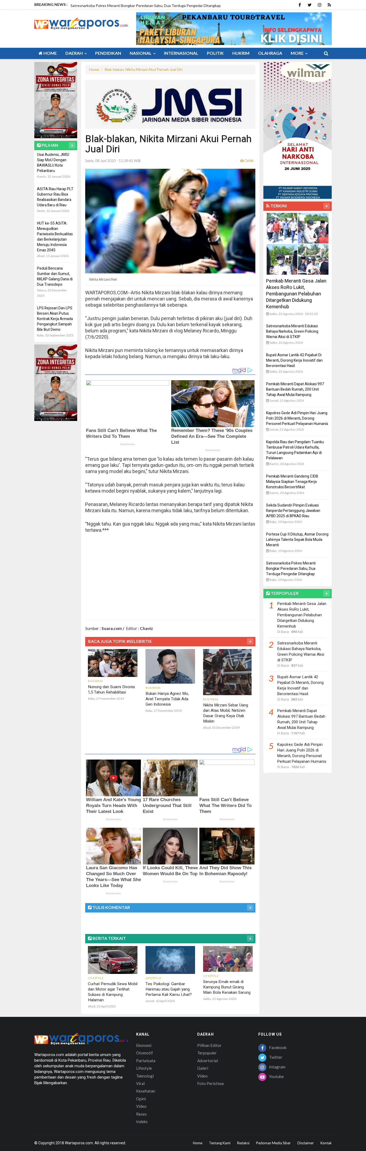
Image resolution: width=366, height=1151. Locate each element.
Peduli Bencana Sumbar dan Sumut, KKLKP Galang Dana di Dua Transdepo (55, 276)
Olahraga (270, 53)
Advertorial (207, 1060)
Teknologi (145, 1075)
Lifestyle (144, 1068)
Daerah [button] (74, 53)
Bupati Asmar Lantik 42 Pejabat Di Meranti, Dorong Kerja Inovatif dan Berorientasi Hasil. (294, 360)
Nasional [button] (141, 53)
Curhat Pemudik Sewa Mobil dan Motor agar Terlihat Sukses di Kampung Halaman (112, 992)
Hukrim (240, 53)
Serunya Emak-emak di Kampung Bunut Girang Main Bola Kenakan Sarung (227, 987)
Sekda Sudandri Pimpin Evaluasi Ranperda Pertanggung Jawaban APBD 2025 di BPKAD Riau (293, 511)
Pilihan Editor (209, 1045)
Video (141, 1106)
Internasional (181, 53)
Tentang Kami (219, 1143)
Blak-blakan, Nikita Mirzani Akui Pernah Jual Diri (143, 69)
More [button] (297, 53)
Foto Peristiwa (210, 1083)
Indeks (142, 1121)
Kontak (326, 1143)
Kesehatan (145, 1090)
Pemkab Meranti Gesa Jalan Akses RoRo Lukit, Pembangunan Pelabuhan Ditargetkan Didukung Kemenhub (296, 293)
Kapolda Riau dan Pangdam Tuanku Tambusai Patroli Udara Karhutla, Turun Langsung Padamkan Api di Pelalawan (295, 450)
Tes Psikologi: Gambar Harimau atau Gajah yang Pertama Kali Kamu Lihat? (168, 989)
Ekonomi (143, 1045)
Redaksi (243, 1143)
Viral (140, 1083)
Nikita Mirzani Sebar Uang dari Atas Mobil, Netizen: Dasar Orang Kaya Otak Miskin (225, 713)
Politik (215, 53)
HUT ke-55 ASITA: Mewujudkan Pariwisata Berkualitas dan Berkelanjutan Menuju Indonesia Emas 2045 (55, 237)
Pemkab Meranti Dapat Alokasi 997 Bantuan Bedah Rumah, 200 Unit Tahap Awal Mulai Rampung (295, 389)
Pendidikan (108, 53)
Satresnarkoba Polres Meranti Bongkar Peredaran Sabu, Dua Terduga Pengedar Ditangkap (291, 568)
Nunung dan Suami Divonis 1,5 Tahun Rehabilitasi (111, 689)
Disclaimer (305, 1143)
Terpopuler (207, 1052)
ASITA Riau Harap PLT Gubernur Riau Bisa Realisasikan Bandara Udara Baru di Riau (55, 197)
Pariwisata (145, 1060)
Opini (141, 1098)
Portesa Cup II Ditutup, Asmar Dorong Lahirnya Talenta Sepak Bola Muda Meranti (297, 539)
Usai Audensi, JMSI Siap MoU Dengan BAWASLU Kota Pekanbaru (53, 163)
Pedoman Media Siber (273, 1143)
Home (50, 53)
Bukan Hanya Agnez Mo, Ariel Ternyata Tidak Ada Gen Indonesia (167, 699)
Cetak (249, 160)
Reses (141, 1114)
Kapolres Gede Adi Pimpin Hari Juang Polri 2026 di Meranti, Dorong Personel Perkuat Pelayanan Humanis (297, 418)
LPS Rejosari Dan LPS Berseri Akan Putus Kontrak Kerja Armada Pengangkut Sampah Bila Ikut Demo (55, 318)
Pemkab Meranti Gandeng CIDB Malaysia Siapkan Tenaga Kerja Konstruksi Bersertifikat (292, 482)
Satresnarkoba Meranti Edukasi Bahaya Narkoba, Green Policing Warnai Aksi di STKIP (292, 331)
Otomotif (144, 1052)
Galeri (202, 1068)
